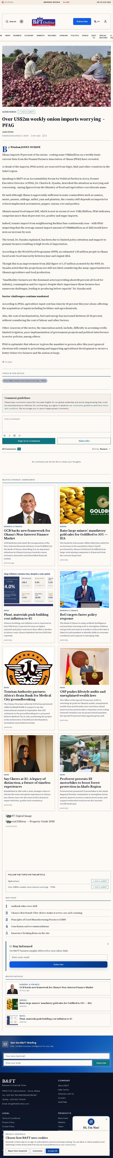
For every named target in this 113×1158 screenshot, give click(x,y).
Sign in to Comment (29, 441)
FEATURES (52, 35)
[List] (19, 435)
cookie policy (70, 1145)
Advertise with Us (66, 1094)
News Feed (63, 1118)
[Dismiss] (108, 944)
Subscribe (82, 21)
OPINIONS (64, 35)
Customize (37, 1151)
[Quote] (14, 435)
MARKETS (41, 35)
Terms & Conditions (11, 1118)
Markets (61, 1122)
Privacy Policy (8, 1122)
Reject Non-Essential (17, 1151)
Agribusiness (9, 112)
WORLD (85, 35)
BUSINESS (17, 35)
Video (60, 1126)
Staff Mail (62, 1102)
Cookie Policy (8, 1126)
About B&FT (63, 1085)
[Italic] (9, 435)
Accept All (52, 1151)
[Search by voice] (21, 21)
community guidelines (83, 405)
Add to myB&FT (27, 112)
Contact (62, 1098)
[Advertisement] (58, 847)
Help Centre (63, 1089)
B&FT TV (94, 36)
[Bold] (4, 435)
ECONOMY (29, 35)
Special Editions (103, 36)
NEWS (7, 35)
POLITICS (75, 35)
